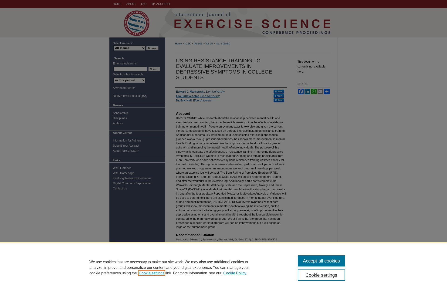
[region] (223, 267)
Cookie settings (151, 273)
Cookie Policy (234, 273)
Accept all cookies (321, 260)
